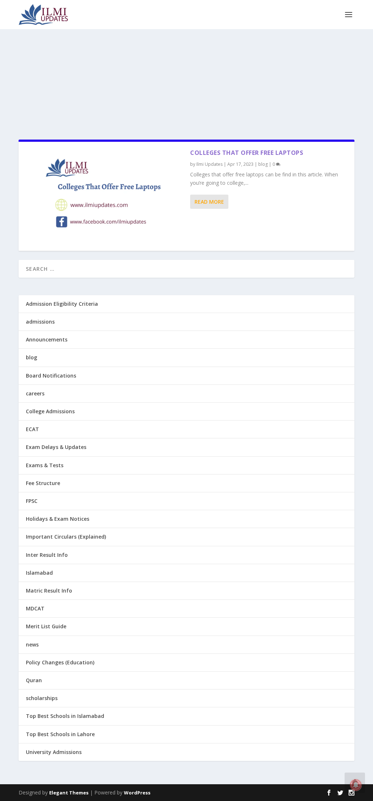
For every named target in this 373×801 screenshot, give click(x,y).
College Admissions (50, 411)
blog (263, 164)
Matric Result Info (49, 590)
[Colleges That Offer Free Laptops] (104, 196)
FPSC (32, 500)
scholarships (42, 698)
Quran (34, 680)
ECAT (32, 429)
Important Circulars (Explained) (66, 536)
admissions (40, 321)
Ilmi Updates (209, 164)
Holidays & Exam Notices (57, 518)
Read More (209, 201)
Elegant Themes (69, 792)
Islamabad (39, 572)
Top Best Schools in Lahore (60, 734)
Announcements (46, 339)
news (32, 644)
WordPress (137, 792)
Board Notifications (51, 375)
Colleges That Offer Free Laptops (246, 153)
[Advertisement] (186, 80)
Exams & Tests (44, 465)
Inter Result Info (47, 554)
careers (35, 393)
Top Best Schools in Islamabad (65, 715)
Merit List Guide (46, 626)
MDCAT (35, 608)
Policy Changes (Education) (60, 662)
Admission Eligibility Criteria (62, 303)
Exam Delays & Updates (56, 447)
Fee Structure (43, 483)
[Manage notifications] (356, 785)
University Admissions (54, 752)
